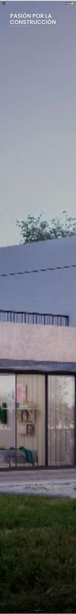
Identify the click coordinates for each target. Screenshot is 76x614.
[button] (34, 610)
